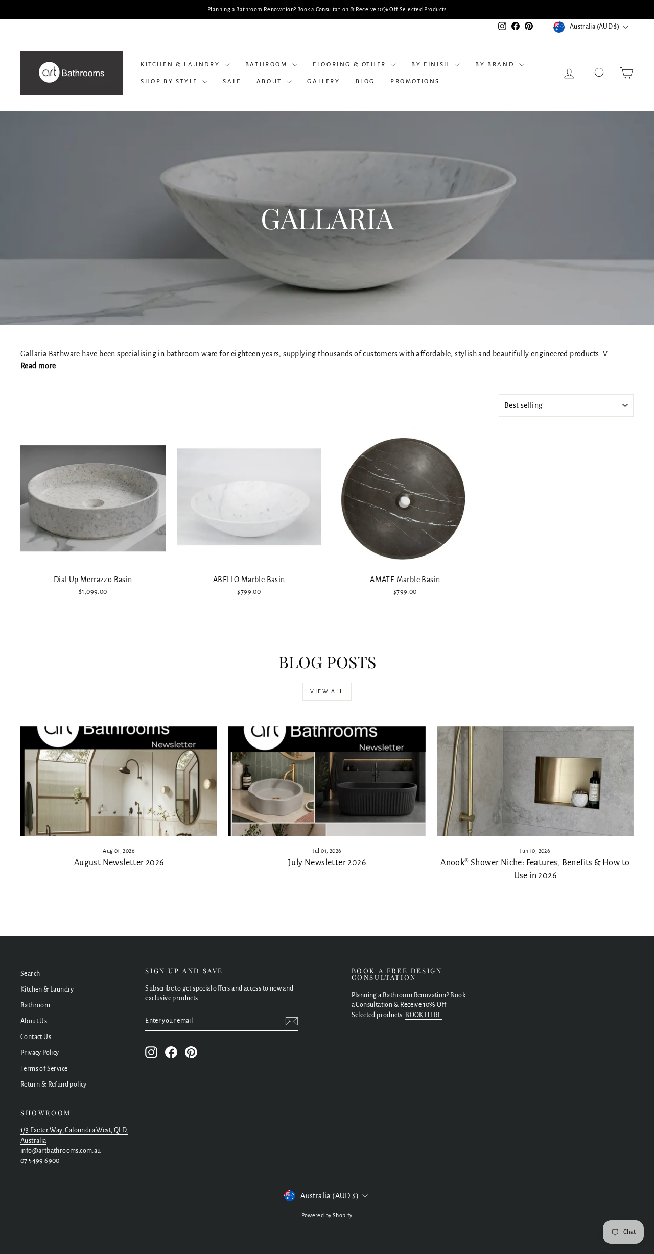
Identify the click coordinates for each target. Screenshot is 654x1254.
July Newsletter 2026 (327, 862)
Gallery (323, 81)
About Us (33, 1021)
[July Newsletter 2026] (326, 781)
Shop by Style (170, 81)
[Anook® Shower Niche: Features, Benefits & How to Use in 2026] (535, 781)
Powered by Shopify (326, 1215)
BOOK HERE (423, 1015)
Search (30, 973)
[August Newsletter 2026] (118, 781)
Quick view (93, 558)
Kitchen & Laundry (181, 64)
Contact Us (35, 1037)
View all (326, 691)
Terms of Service (43, 1068)
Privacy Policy (39, 1052)
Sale (232, 81)
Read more (38, 365)
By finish (431, 64)
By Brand (495, 64)
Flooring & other (350, 64)
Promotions (415, 81)
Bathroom (267, 64)
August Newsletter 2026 (119, 862)
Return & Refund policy (53, 1084)
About (270, 81)
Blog (365, 81)
